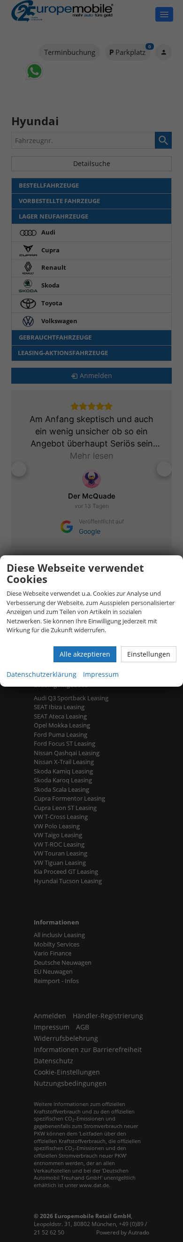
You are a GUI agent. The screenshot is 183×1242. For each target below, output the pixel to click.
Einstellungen (148, 654)
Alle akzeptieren (85, 654)
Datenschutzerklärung (41, 674)
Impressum (101, 674)
